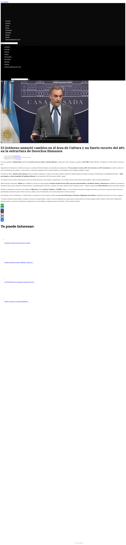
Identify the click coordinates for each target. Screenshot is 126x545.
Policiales (7, 49)
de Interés (7, 47)
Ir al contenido (4, 2)
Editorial (6, 62)
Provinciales (7, 57)
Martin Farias (17, 156)
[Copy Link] (63, 217)
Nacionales (7, 59)
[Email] (63, 214)
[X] (63, 211)
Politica (6, 54)
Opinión (6, 64)
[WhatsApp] (63, 205)
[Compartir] (63, 219)
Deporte (6, 52)
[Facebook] (63, 208)
